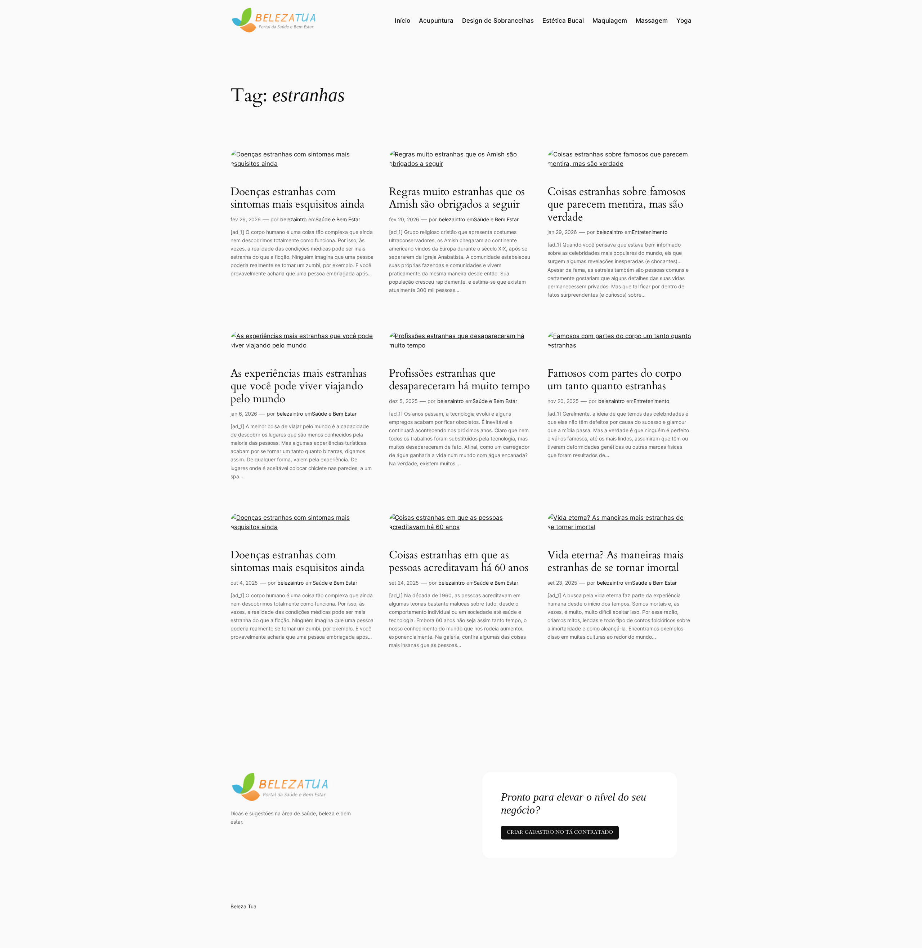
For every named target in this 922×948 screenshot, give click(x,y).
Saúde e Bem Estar (337, 219)
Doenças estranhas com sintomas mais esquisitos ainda (297, 198)
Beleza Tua (243, 906)
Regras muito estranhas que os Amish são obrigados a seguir (457, 198)
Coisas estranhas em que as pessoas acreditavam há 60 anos (458, 562)
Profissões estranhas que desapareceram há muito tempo (459, 380)
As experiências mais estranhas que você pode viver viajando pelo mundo (298, 386)
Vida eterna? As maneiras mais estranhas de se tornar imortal (615, 562)
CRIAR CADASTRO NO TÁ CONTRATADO (560, 832)
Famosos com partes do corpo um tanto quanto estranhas (614, 380)
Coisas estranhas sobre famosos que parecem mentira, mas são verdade (616, 205)
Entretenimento (649, 232)
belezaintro (293, 219)
